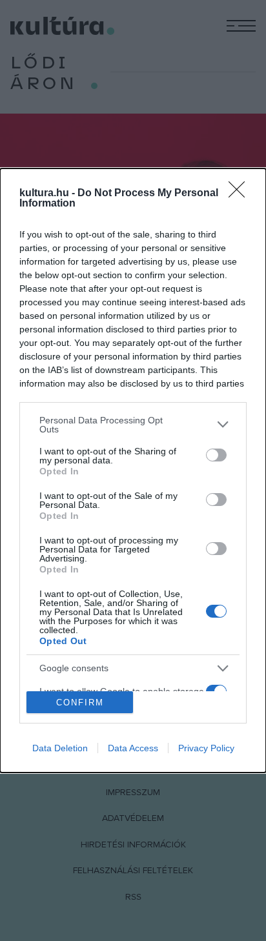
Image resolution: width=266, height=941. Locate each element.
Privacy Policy (206, 748)
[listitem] (133, 425)
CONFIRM (80, 702)
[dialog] (133, 470)
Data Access (133, 748)
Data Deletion (60, 748)
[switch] (216, 455)
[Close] (241, 193)
